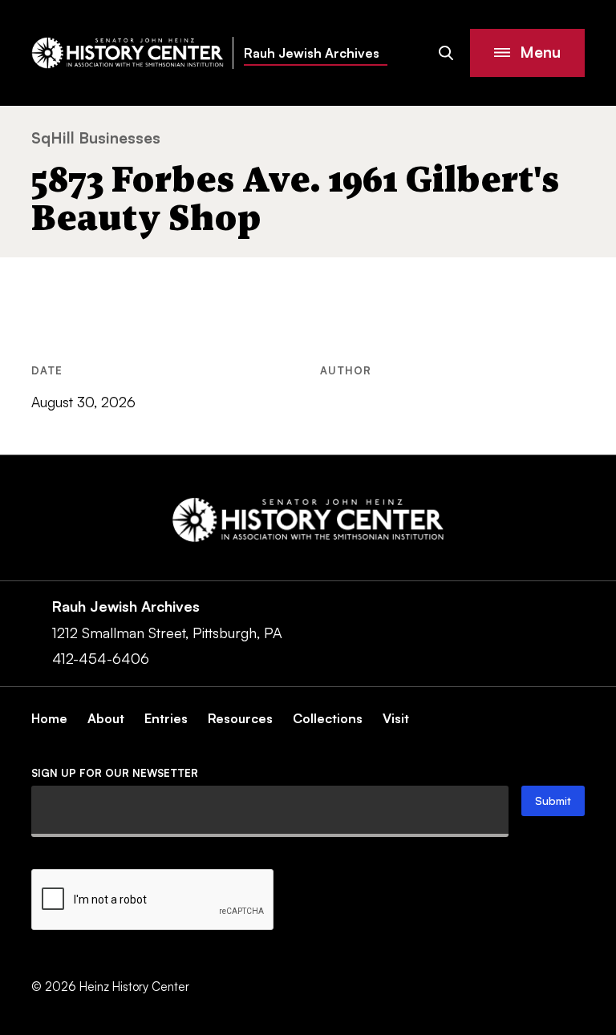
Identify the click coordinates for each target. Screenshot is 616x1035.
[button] (527, 53)
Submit (553, 800)
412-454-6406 (100, 658)
